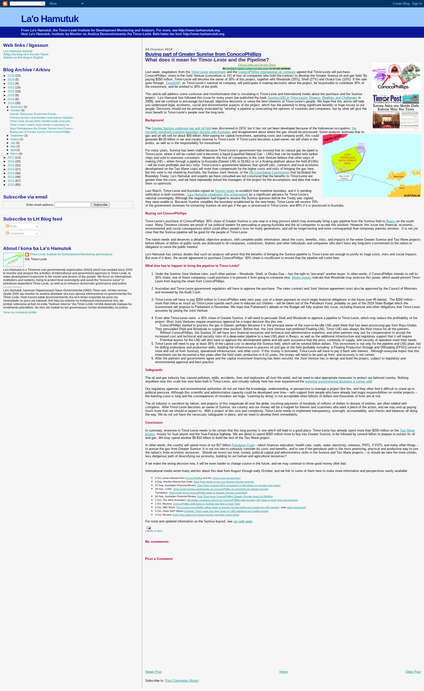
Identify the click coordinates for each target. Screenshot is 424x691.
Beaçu (390, 221)
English (158, 531)
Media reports (301, 277)
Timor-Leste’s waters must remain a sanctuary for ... (41, 124)
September (17, 135)
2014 (11, 169)
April (13, 149)
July (13, 142)
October (16, 110)
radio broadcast (296, 507)
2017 (11, 157)
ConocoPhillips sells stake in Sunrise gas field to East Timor (206, 503)
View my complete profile (20, 312)
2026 (11, 75)
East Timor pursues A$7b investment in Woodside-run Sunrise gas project (238, 485)
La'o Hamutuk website (18, 51)
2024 (11, 79)
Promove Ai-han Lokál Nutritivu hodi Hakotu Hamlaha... (42, 117)
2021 (11, 91)
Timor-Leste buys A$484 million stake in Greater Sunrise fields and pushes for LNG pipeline (227, 507)
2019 (11, 99)
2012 (11, 176)
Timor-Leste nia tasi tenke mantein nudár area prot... (41, 121)
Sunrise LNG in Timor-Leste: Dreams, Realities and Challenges (312, 97)
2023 (11, 83)
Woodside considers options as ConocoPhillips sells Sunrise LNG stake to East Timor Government (242, 500)
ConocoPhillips (194, 478)
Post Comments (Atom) (182, 680)
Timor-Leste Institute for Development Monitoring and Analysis (71, 254)
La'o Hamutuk (50, 18)
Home (283, 672)
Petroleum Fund (243, 445)
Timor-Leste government (208, 72)
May (13, 146)
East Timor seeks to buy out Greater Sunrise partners (224, 481)
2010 (11, 184)
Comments (16, 233)
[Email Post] (148, 527)
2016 (11, 161)
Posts (13, 226)
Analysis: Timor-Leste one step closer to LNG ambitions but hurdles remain (226, 511)
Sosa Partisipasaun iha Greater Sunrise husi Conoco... (42, 128)
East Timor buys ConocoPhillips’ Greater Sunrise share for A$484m (235, 496)
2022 (11, 87)
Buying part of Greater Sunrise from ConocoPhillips (203, 54)
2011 (11, 180)
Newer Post (153, 672)
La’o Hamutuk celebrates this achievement (217, 194)
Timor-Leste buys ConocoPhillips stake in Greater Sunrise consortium (208, 492)
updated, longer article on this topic (247, 68)
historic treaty (225, 191)
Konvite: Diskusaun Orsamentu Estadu (33, 113)
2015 (11, 165)
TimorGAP (173, 83)
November (17, 106)
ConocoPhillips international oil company (267, 72)
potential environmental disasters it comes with (338, 381)
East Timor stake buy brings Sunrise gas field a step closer (206, 514)
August (15, 139)
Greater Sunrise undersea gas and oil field (181, 128)
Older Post (413, 672)
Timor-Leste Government (226, 478)
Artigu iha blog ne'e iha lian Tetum (25, 54)
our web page (242, 521)
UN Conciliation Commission (269, 172)
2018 (11, 103)
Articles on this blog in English (23, 57)
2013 (11, 173)
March (15, 153)
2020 (11, 95)
